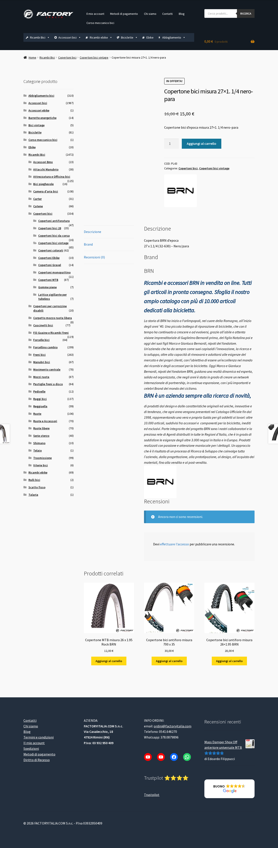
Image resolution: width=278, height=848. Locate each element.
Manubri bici (41, 362)
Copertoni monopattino (54, 272)
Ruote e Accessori (45, 421)
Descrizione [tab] (92, 231)
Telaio (37, 450)
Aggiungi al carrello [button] (109, 661)
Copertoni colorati (50, 250)
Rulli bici (34, 480)
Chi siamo (150, 14)
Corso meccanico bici (100, 23)
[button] (229, 788)
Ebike (150, 37)
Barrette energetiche (42, 118)
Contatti (167, 14)
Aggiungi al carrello (201, 143)
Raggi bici (40, 399)
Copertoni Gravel (49, 265)
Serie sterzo (41, 436)
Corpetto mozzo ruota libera (52, 318)
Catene (38, 206)
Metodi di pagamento (124, 14)
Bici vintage (36, 125)
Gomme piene (47, 287)
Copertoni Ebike (49, 258)
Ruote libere (41, 428)
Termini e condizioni (38, 737)
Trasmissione (42, 458)
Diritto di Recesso (36, 759)
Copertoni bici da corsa (54, 236)
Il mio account (95, 14)
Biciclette (127, 37)
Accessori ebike (38, 110)
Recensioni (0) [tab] (94, 257)
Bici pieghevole (43, 184)
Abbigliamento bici (41, 96)
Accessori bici (67, 37)
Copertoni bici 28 (49, 228)
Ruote (37, 414)
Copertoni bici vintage (94, 57)
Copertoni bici (67, 57)
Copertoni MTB (48, 280)
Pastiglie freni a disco (48, 384)
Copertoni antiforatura (54, 221)
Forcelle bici (41, 340)
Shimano (39, 443)
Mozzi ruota (41, 377)
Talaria (33, 495)
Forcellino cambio (45, 347)
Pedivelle (39, 391)
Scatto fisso (36, 487)
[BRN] (180, 190)
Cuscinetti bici (43, 325)
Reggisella (40, 406)
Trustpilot (151, 794)
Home (32, 57)
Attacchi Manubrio (45, 169)
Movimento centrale (46, 369)
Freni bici (39, 355)
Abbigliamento (171, 37)
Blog (182, 14)
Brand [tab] (88, 244)
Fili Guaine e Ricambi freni (51, 333)
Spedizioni (31, 748)
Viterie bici (40, 465)
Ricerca (245, 13)
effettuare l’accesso (174, 544)
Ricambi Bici (37, 37)
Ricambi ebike (99, 37)
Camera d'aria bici (45, 191)
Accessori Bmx (43, 162)
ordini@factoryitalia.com (172, 726)
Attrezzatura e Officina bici (51, 177)
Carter (37, 199)
